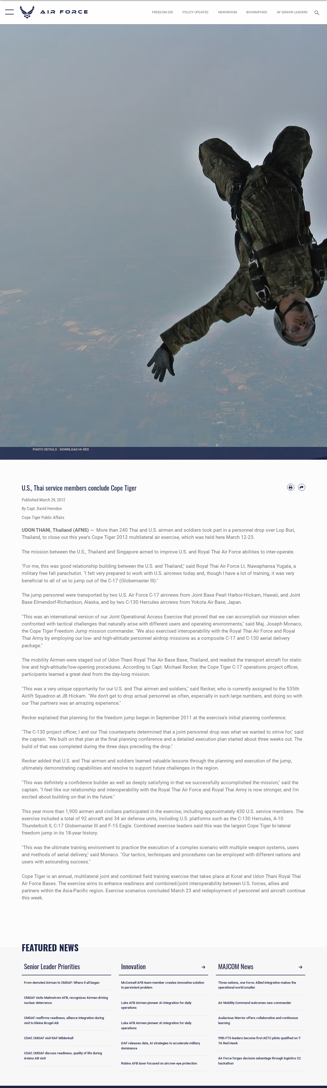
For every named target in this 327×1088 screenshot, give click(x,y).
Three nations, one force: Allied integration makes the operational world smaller (257, 985)
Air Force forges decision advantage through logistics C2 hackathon (259, 1060)
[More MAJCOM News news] (300, 967)
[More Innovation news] (203, 967)
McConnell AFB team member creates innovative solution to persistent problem (162, 985)
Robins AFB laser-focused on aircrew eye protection (159, 1063)
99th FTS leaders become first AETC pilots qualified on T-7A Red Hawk (259, 1040)
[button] (8, 12)
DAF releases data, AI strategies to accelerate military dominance (160, 1045)
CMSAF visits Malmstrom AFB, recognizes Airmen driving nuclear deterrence (66, 1000)
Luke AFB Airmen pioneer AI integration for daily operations (156, 1005)
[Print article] (290, 487)
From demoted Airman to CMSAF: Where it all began (61, 983)
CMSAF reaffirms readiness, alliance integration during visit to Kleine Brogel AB (64, 1020)
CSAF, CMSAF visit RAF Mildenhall (48, 1038)
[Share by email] (301, 487)
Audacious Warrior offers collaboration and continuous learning (258, 1020)
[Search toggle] (317, 12)
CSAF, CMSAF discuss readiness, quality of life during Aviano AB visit (63, 1055)
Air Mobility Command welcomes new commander (254, 1003)
